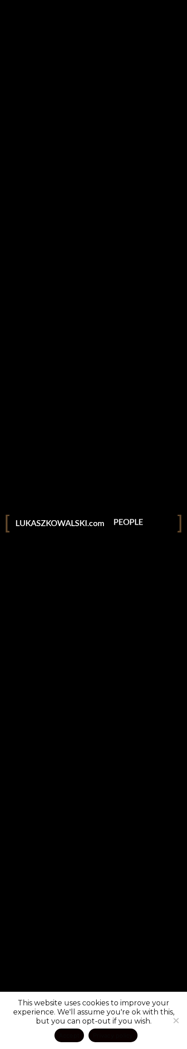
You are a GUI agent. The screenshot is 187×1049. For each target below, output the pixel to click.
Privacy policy (113, 1035)
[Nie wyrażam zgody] (175, 1020)
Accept (69, 1035)
